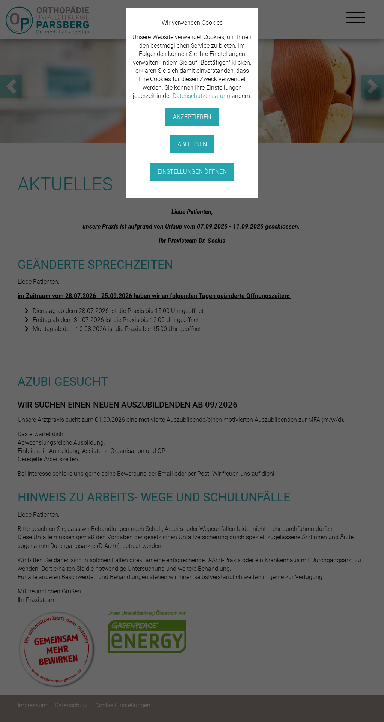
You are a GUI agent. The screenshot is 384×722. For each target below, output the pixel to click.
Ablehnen (192, 144)
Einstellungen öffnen (192, 171)
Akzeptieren (192, 116)
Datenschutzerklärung (201, 95)
